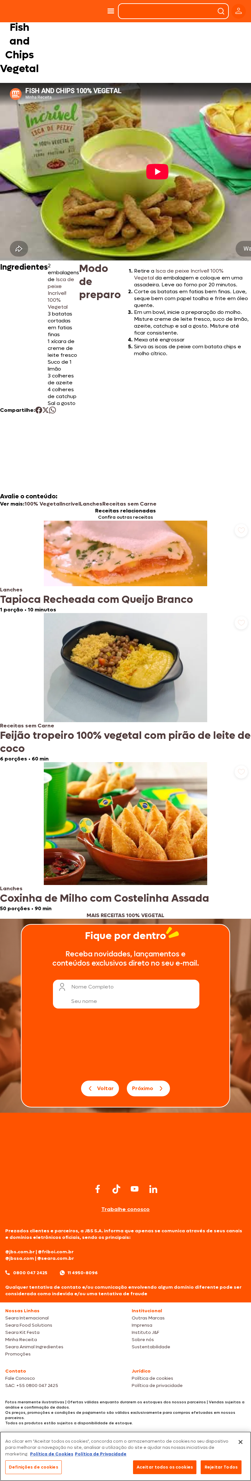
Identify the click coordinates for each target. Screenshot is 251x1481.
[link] (125, 567)
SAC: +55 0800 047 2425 (31, 1385)
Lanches (91, 503)
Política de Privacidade (100, 1454)
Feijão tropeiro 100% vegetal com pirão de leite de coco (125, 742)
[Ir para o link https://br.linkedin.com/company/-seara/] (153, 1189)
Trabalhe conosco (125, 1209)
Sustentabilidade (151, 1347)
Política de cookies (152, 1378)
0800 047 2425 (30, 1273)
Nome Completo (92, 986)
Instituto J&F (145, 1332)
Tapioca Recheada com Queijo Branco (96, 599)
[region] (125, 1456)
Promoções (18, 1354)
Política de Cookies (51, 1454)
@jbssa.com (19, 1258)
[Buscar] (221, 11)
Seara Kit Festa (22, 1332)
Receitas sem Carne (129, 503)
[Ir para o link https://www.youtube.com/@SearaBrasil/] (135, 1189)
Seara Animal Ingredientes (34, 1347)
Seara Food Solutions (28, 1325)
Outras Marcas (148, 1318)
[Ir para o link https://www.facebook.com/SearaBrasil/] (97, 1189)
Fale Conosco (20, 1378)
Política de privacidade (157, 1385)
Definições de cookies (33, 1467)
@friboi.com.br (56, 1252)
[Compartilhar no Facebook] (38, 410)
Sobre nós (143, 1340)
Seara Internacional (27, 1318)
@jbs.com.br (20, 1252)
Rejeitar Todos (221, 1467)
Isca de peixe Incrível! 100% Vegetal (61, 293)
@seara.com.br (55, 1258)
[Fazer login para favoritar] (241, 530)
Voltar (105, 1088)
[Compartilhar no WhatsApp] (52, 410)
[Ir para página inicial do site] (125, 1169)
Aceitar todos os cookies (165, 1467)
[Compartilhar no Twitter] (45, 410)
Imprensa (142, 1325)
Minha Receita (21, 1340)
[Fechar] (240, 1442)
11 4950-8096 (83, 1273)
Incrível (70, 503)
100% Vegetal (43, 503)
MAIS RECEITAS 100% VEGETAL (125, 915)
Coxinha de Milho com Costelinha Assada (104, 898)
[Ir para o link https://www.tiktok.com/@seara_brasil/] (116, 1189)
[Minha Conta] (238, 11)
